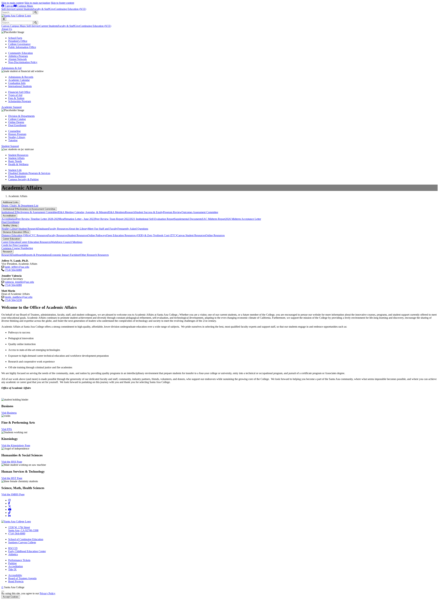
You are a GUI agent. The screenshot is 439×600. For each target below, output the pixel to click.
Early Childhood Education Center (27, 551)
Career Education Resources (35, 242)
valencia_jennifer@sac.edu (19, 281)
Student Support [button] (10, 146)
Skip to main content (12, 2)
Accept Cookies (11, 597)
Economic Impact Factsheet (65, 254)
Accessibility (15, 575)
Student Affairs (16, 158)
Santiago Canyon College (22, 542)
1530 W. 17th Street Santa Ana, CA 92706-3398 (23, 529)
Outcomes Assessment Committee (199, 212)
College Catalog (17, 119)
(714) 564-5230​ (13, 300)
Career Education (11, 239)
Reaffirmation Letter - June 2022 (77, 218)
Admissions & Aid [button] (11, 68)
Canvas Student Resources (191, 235)
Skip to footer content (62, 2)
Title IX (12, 569)
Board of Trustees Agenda (22, 578)
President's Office (17, 41)
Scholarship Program (19, 101)
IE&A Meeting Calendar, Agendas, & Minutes (83, 212)
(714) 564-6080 (13, 269)
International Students (20, 86)
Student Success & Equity (149, 212)
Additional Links (11, 202)
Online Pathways (97, 235)
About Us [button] (6, 29)
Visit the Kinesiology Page (15, 445)
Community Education (20, 53)
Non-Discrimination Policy (22, 62)
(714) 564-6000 (16, 533)
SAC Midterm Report (213, 218)
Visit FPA (6, 429)
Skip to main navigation (37, 2)
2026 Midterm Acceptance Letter (243, 218)
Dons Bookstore (17, 176)
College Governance (19, 44)
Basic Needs (15, 161)
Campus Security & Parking (23, 179)
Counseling (14, 131)
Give (52, 9)
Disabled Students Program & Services (29, 173)
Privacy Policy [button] (47, 593)
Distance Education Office (16, 232)
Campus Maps (25, 5)
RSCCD (12, 548)
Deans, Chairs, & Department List (19, 205)
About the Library (78, 228)
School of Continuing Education (25, 539)
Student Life (15, 170)
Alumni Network (17, 59)
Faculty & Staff (41, 9)
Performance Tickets (19, 560)
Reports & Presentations (37, 254)
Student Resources (18, 155)
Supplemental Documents (188, 218)
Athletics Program (18, 56)
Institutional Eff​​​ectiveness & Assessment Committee (29, 209)
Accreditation (9, 215)
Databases (42, 228)
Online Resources (215, 235)
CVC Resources (39, 235)
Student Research (28, 228)
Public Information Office (22, 47)
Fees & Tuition (16, 98)
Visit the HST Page (11, 478)
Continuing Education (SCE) (70, 9)
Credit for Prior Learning (14, 245)
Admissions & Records (20, 77)
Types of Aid (15, 95)
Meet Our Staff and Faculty (102, 228)
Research (130, 212)
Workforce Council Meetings (66, 242)
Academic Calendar (19, 80)
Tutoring (12, 140)
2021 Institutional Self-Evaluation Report (152, 218)
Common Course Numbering (17, 248)
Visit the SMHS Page (13, 494)
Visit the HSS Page (11, 461)
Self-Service (8, 9)
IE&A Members (116, 212)
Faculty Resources (58, 228)
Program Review (172, 212)
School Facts (15, 37)
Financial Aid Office (19, 92)
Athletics (13, 554)
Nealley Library (16, 137)
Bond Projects (15, 581)
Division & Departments (21, 116)
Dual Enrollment (17, 125)
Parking (12, 563)
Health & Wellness (18, 164)
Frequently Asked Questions (132, 228)
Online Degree (16, 122)
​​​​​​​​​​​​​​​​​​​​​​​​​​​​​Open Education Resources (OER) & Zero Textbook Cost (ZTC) (141, 235)
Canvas (9, 5)
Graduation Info (17, 83)
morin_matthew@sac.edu (18, 297)
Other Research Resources (94, 254)
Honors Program (17, 134)
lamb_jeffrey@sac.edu (17, 266)
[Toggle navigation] (3, 19)
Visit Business (9, 412)
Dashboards (17, 254)
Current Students (24, 9)
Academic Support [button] (11, 107)
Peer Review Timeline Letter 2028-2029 (38, 218)
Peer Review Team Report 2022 (112, 218)
